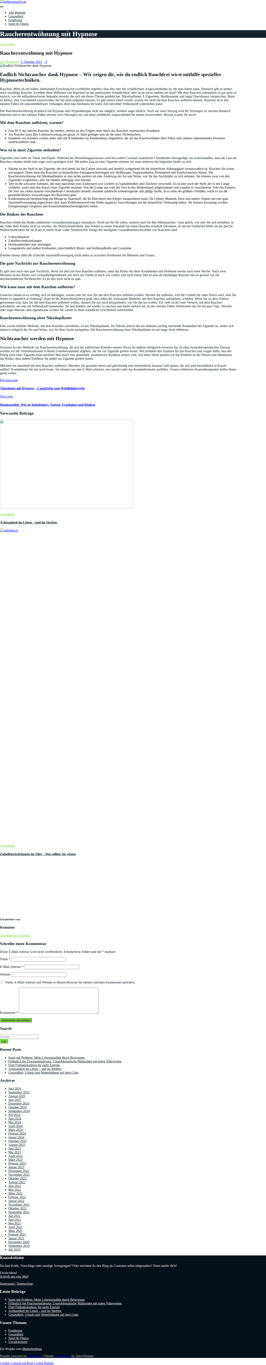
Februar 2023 (17, 1163)
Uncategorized (17, 1342)
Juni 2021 (14, 1219)
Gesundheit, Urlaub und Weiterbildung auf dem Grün (43, 1072)
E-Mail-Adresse (11, 966)
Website (5, 974)
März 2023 (15, 1159)
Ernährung (15, 20)
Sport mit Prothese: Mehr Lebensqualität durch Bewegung (46, 1057)
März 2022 (15, 1193)
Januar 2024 (16, 1137)
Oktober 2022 (17, 1178)
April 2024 (15, 1126)
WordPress (35, 1356)
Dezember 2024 (18, 1103)
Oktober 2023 (17, 1141)
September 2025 (19, 1092)
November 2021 (19, 1204)
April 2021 (15, 1227)
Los (4, 1041)
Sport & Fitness (18, 24)
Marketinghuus (32, 1349)
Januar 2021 (16, 1238)
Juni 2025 (14, 1100)
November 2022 (19, 1174)
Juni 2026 (14, 1088)
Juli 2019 (14, 1249)
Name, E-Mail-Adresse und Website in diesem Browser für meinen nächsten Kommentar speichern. (70, 982)
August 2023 (16, 1144)
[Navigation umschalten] (1, 6)
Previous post (9, 380)
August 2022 (16, 1182)
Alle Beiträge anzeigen (15, 935)
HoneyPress (63, 1356)
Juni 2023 (14, 1148)
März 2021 (15, 1231)
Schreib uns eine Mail (14, 1276)
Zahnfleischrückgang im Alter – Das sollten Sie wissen (38, 854)
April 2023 (15, 1156)
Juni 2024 (14, 1118)
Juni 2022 (14, 1186)
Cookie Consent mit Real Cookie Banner (27, 1363)
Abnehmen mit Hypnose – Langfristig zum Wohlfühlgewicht (42, 388)
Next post (6, 396)
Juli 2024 (14, 1115)
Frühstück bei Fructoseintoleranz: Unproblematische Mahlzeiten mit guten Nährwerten (65, 1061)
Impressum (7, 1283)
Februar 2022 (17, 1197)
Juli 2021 (14, 1216)
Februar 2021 (17, 1234)
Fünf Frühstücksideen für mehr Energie (34, 1065)
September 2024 (19, 1111)
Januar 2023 (16, 1167)
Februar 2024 (17, 1133)
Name (5, 959)
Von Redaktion (10, 62)
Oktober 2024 (17, 1107)
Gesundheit (15, 16)
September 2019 (19, 1246)
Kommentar (9, 1012)
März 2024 (15, 1130)
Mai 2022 (14, 1189)
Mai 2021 (14, 1223)
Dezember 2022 (18, 1171)
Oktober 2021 (17, 1208)
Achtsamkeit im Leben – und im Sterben (29, 522)
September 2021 (19, 1212)
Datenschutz (25, 1283)
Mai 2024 (14, 1122)
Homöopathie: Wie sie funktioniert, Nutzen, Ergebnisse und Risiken (47, 404)
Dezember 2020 (18, 1242)
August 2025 (16, 1096)
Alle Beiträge (17, 12)
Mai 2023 (14, 1152)
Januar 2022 (16, 1201)
